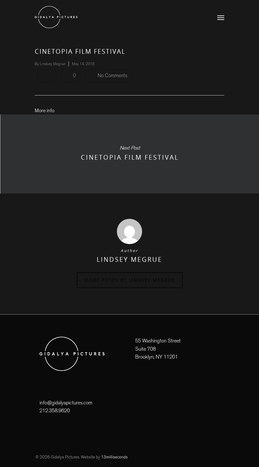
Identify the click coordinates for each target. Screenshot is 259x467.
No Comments (111, 75)
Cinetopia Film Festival (129, 154)
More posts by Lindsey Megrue (129, 280)
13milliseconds (114, 457)
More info (44, 111)
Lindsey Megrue (52, 64)
